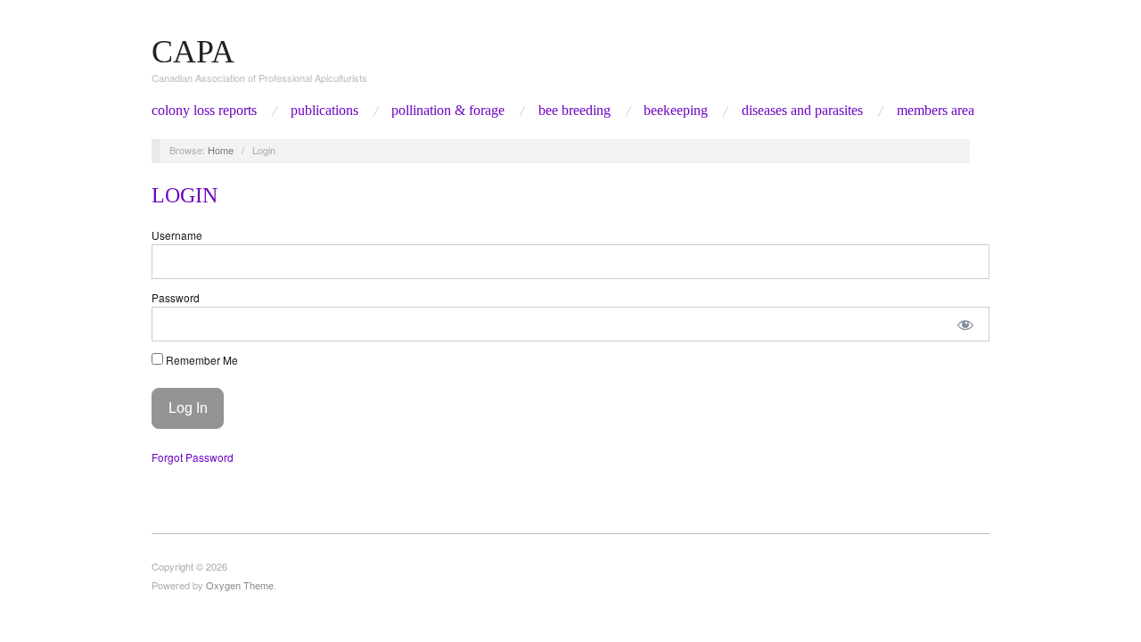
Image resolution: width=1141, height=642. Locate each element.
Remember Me (200, 359)
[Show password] (965, 324)
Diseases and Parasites (802, 110)
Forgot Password (193, 457)
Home (221, 150)
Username (177, 235)
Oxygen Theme (240, 585)
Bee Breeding (574, 110)
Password (176, 297)
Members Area (935, 110)
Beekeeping (676, 110)
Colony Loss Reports (204, 110)
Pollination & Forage (448, 110)
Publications (324, 110)
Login (185, 195)
